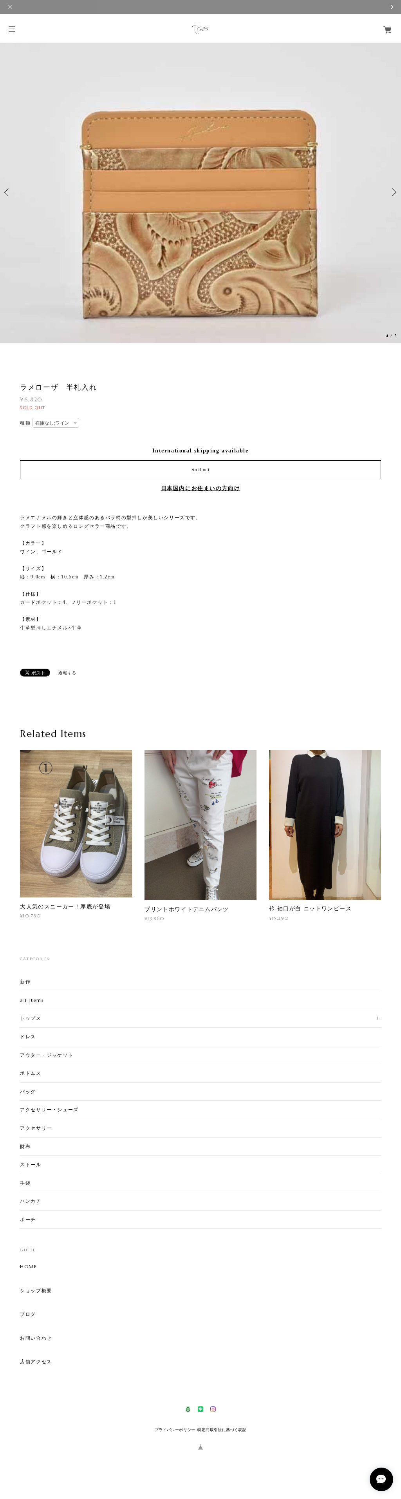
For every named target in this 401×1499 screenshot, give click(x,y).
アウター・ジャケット (46, 1055)
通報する (67, 673)
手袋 (25, 1183)
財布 (25, 1146)
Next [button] (393, 192)
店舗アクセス (36, 1361)
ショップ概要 (36, 1290)
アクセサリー (36, 1128)
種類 (25, 423)
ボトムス (30, 1073)
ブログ (28, 1314)
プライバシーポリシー (175, 1430)
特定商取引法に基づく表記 (221, 1430)
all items (32, 1000)
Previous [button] (8, 192)
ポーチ (28, 1219)
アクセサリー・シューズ (49, 1109)
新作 (25, 982)
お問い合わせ (36, 1338)
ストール (30, 1164)
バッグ (28, 1091)
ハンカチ (30, 1201)
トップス (30, 1018)
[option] (200, 192)
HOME (28, 1266)
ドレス (28, 1036)
